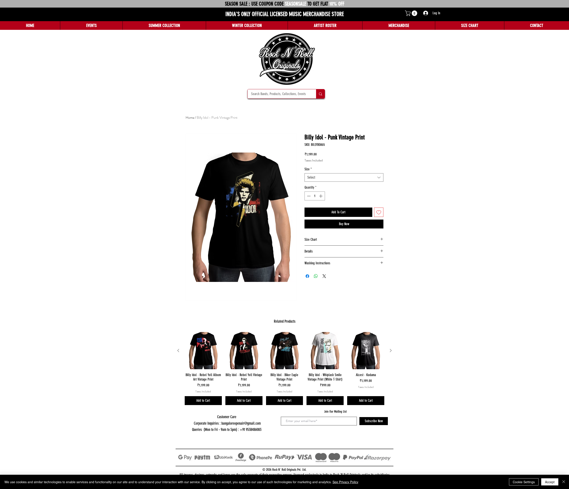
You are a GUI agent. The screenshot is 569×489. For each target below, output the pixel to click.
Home (190, 117)
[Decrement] (308, 196)
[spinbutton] (314, 196)
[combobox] (344, 177)
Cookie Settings (524, 482)
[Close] (563, 481)
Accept (550, 482)
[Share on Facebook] (307, 276)
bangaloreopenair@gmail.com (241, 423)
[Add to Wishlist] (378, 212)
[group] (284, 368)
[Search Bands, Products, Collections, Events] (320, 93)
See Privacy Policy (345, 482)
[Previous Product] (178, 350)
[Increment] (321, 196)
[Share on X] (324, 276)
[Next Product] (390, 350)
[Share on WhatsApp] (316, 276)
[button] (412, 13)
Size (308, 169)
